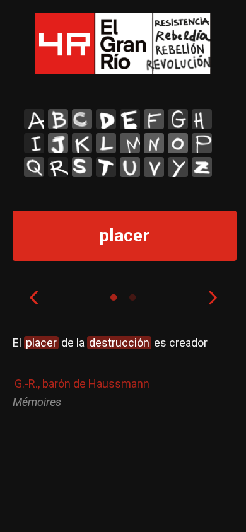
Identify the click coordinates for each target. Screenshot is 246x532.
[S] (82, 167)
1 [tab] (113, 297)
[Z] (202, 167)
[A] (34, 119)
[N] (154, 143)
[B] (58, 119)
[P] (202, 143)
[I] (34, 143)
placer (41, 342)
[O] (178, 143)
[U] (130, 167)
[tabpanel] (123, 372)
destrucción (119, 342)
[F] (154, 119)
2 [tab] (132, 297)
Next (213, 297)
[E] (130, 119)
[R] (58, 167)
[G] (178, 119)
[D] (106, 119)
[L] (106, 143)
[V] (154, 167)
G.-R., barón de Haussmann (82, 383)
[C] (82, 119)
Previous (33, 297)
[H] (202, 119)
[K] (82, 143)
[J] (58, 143)
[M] (130, 143)
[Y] (178, 167)
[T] (106, 167)
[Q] (34, 167)
